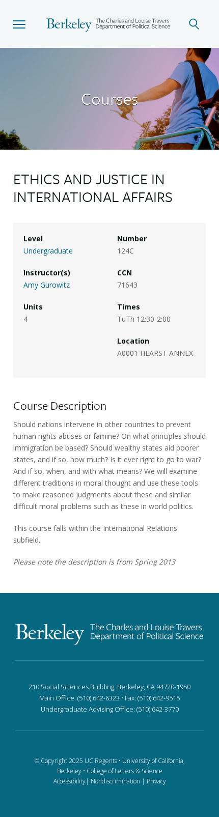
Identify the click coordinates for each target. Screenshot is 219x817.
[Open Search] (199, 24)
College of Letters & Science (124, 771)
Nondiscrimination (115, 781)
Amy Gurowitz (46, 285)
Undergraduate (48, 251)
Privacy (156, 781)
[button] (19, 24)
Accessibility (69, 781)
